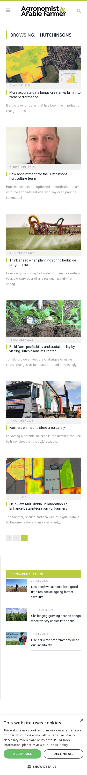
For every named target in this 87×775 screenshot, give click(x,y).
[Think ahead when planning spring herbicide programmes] (43, 233)
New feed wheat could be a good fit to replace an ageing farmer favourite (54, 592)
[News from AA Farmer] (43, 9)
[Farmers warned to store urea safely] (43, 401)
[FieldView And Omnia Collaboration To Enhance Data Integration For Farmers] (43, 477)
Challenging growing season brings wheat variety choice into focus (56, 618)
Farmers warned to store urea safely (37, 428)
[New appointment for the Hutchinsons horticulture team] (43, 147)
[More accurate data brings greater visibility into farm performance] (43, 65)
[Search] (79, 10)
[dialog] (43, 745)
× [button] (81, 720)
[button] (43, 766)
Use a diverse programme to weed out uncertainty (55, 642)
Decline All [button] (63, 754)
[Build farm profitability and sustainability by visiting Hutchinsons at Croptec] (43, 319)
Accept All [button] (22, 754)
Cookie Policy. (59, 745)
